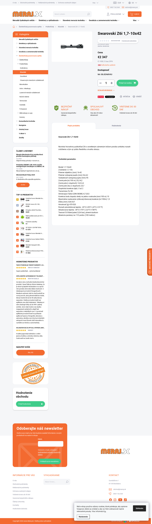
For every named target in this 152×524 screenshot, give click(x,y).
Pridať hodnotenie (24, 404)
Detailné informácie (105, 90)
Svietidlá (22, 105)
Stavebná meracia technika (28, 47)
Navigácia (22, 125)
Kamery (22, 117)
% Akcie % (22, 133)
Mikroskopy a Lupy (25, 113)
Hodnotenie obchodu (20, 509)
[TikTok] (125, 499)
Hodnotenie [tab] (116, 126)
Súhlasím (139, 508)
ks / (30, 352)
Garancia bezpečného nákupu (23, 498)
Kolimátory (24, 68)
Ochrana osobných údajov (67, 3)
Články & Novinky (19, 502)
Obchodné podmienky (27, 3)
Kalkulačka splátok (108, 65)
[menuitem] (25, 20)
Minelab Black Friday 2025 (25, 175)
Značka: (103, 46)
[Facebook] (110, 499)
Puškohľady (23, 64)
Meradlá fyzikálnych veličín (28, 39)
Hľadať (88, 14)
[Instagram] (115, 499)
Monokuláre (23, 84)
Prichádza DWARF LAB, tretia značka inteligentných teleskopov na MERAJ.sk (30, 165)
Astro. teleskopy (25, 88)
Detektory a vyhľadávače (27, 43)
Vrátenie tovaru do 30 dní (21, 494)
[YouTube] (120, 499)
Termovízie (23, 101)
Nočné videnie (24, 97)
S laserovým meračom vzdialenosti (32, 80)
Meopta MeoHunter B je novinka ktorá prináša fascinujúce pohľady (29, 155)
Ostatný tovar (23, 129)
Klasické (23, 72)
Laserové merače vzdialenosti (29, 92)
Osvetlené (23, 76)
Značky (21, 138)
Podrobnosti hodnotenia (129, 41)
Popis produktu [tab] (74, 126)
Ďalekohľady (23, 60)
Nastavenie (83, 517)
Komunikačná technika (27, 121)
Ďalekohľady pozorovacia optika (30, 56)
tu (105, 511)
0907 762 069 (118, 494)
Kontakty (16, 505)
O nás (15, 3)
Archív (23, 185)
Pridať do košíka (125, 83)
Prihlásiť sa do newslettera (49, 461)
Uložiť (101, 97)
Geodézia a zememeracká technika (31, 52)
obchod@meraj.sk (119, 489)
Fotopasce (23, 109)
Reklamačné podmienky (46, 3)
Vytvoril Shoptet (116, 521)
